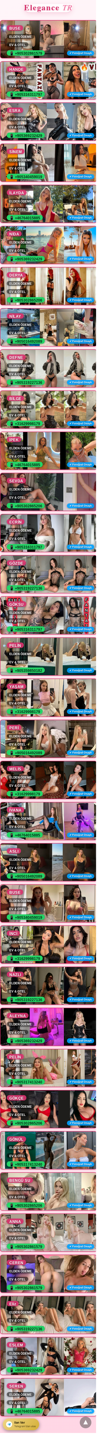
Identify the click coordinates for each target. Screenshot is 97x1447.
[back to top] (85, 1422)
